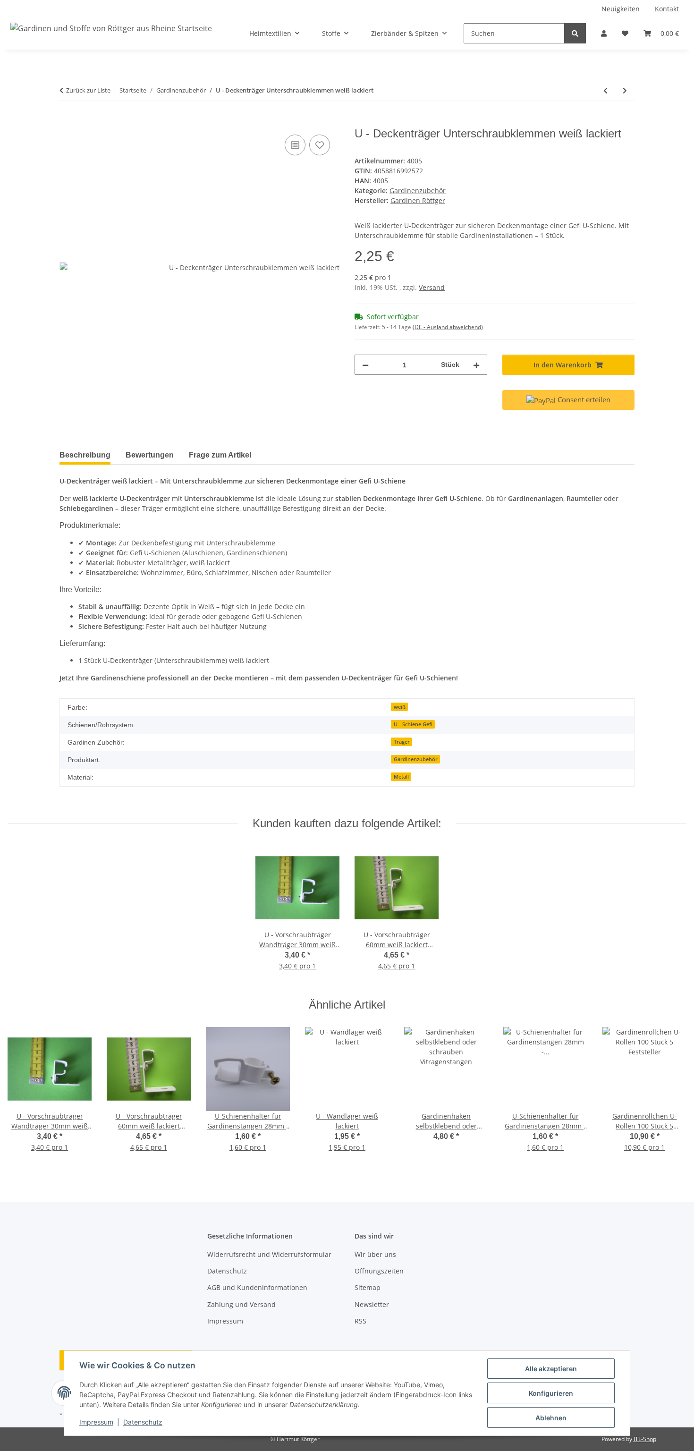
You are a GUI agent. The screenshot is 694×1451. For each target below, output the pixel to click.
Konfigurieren (551, 1393)
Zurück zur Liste (88, 90)
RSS (360, 1320)
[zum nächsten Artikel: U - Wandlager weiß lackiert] (625, 90)
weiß (400, 707)
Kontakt (667, 8)
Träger (402, 741)
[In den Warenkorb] (67, 122)
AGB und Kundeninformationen (257, 1287)
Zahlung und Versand (241, 1304)
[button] (603, 33)
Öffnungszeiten (379, 1270)
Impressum (96, 1422)
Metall (401, 776)
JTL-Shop (645, 1439)
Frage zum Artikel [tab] (220, 455)
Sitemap (368, 1287)
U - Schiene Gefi (413, 724)
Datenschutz (142, 1422)
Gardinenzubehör (417, 190)
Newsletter (372, 1304)
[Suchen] (575, 33)
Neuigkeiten (620, 8)
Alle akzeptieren (551, 1369)
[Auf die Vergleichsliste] (295, 145)
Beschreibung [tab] (84, 455)
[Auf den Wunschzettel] (319, 145)
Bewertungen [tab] (150, 455)
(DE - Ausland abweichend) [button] (448, 327)
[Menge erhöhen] (476, 364)
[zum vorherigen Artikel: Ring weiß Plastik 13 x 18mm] (605, 90)
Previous (23, 1095)
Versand (432, 287)
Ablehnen (551, 1418)
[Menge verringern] (365, 364)
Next (671, 1095)
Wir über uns (375, 1254)
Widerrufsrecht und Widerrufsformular (269, 1254)
